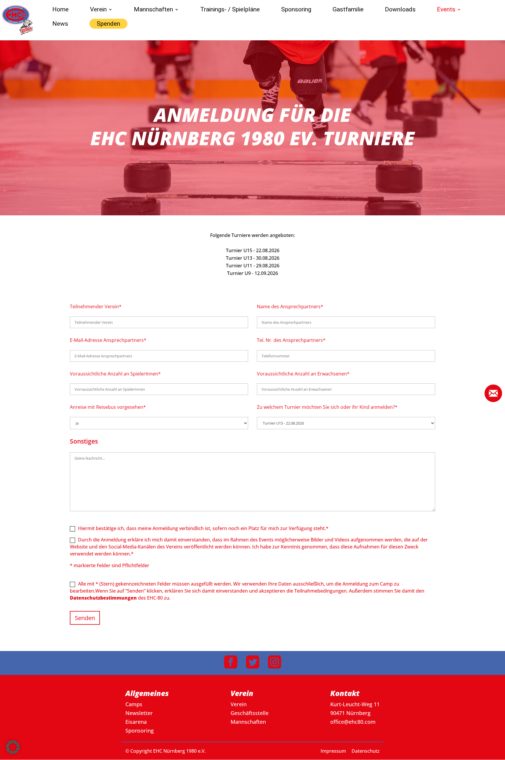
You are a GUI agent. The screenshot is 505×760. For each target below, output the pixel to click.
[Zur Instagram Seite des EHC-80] (275, 663)
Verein (98, 10)
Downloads (400, 10)
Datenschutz (366, 751)
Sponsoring (296, 10)
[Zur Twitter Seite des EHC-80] (253, 663)
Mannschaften (153, 10)
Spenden (108, 23)
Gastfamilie (348, 10)
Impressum (333, 751)
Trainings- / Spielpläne (230, 10)
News (60, 24)
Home (60, 10)
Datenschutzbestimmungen (103, 598)
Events (446, 10)
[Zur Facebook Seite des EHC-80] (231, 663)
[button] (85, 618)
